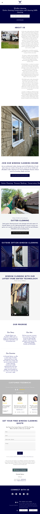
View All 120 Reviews (20, 392)
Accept (33, 510)
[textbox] (20, 432)
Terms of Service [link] (29, 456)
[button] (4, 2)
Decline (23, 510)
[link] (20, 2)
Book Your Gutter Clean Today (20, 232)
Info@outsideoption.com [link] (21, 480)
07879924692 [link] (20, 20)
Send (20, 453)
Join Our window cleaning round (20, 175)
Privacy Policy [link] (23, 456)
